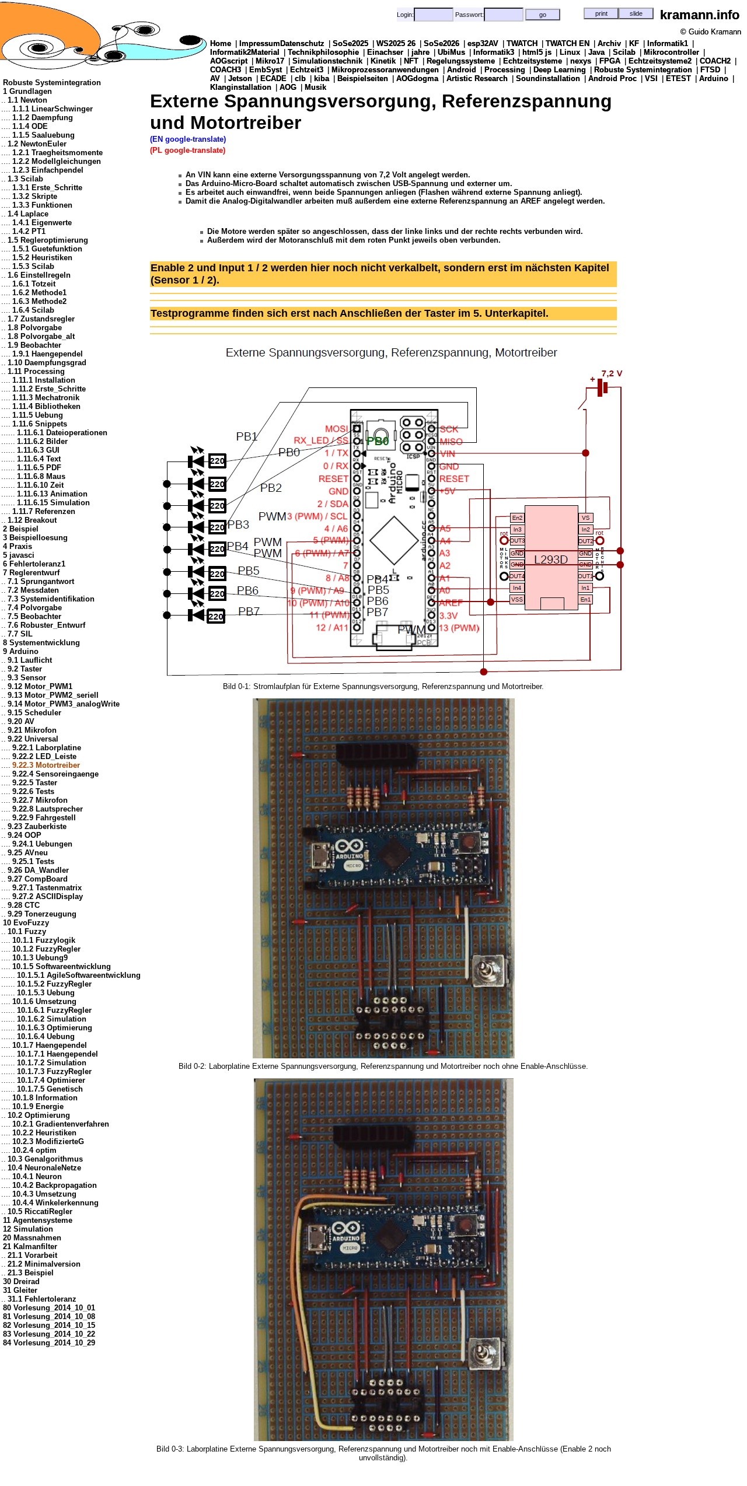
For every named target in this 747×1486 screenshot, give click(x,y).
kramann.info (699, 15)
